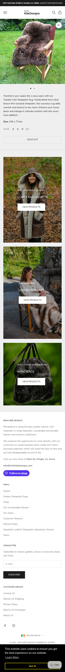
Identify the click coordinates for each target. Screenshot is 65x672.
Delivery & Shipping (13, 598)
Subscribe (14, 574)
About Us (8, 615)
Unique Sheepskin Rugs (15, 496)
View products (31, 206)
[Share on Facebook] (13, 129)
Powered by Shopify (45, 642)
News (6, 535)
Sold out (32, 139)
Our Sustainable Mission (16, 507)
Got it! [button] (32, 666)
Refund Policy (10, 524)
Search (6, 491)
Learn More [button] (12, 657)
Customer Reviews (13, 518)
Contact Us (9, 593)
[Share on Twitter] (17, 129)
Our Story (8, 513)
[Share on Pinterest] (22, 129)
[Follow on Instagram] (13, 625)
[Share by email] (27, 129)
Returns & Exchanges (14, 609)
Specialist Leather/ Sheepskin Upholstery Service (28, 529)
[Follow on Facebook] (5, 625)
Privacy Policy (10, 604)
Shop (6, 502)
